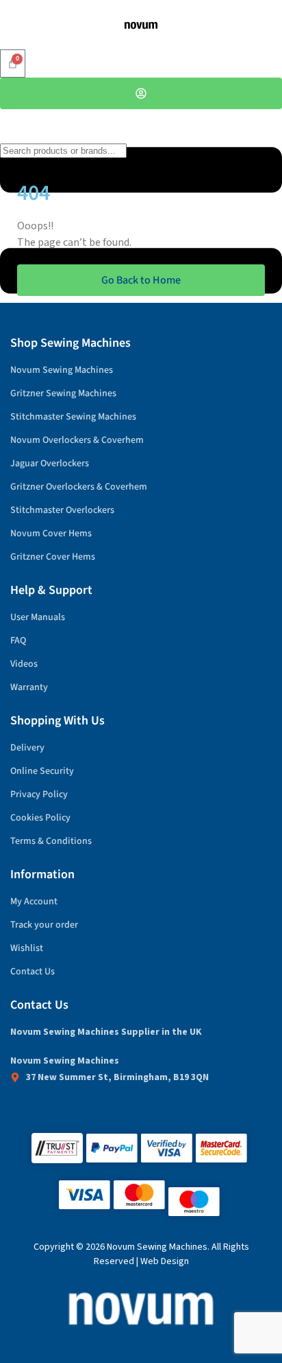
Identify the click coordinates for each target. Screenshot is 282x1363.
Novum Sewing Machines (61, 370)
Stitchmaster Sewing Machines (73, 417)
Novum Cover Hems (51, 533)
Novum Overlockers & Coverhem (77, 440)
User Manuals (37, 617)
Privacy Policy (39, 794)
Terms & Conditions (51, 841)
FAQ (18, 641)
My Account (33, 901)
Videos (24, 664)
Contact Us (32, 971)
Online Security (42, 771)
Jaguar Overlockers (49, 463)
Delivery (27, 748)
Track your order (44, 925)
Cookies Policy (40, 818)
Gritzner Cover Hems (52, 557)
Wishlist (26, 948)
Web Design (164, 1261)
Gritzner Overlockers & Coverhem (78, 487)
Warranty (29, 687)
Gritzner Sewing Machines (63, 393)
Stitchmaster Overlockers (62, 510)
